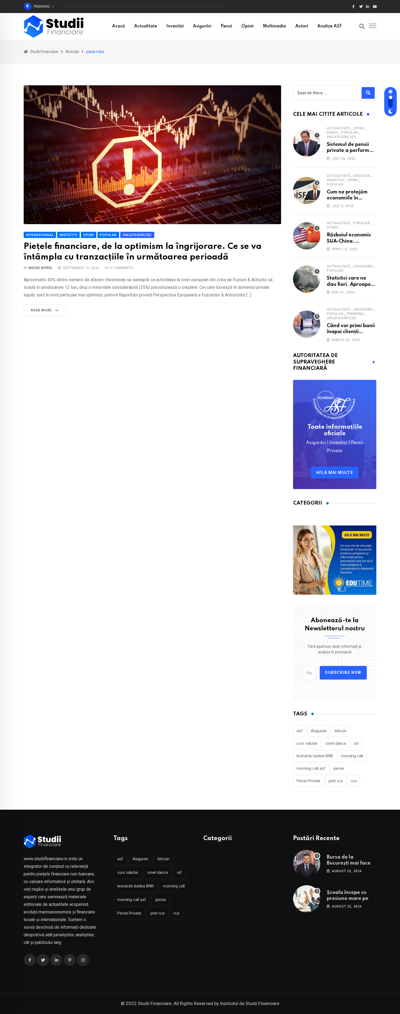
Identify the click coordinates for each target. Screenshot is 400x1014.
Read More (41, 310)
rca (353, 780)
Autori (301, 26)
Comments (121, 268)
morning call (352, 755)
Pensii (226, 26)
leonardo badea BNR (315, 755)
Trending (355, 314)
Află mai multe (334, 472)
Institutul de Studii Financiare (249, 1003)
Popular (349, 132)
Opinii (247, 26)
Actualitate (145, 26)
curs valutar (307, 743)
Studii (332, 227)
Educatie (361, 176)
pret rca (336, 780)
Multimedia (274, 26)
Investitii (335, 180)
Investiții (175, 26)
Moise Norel (41, 268)
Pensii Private (309, 780)
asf (300, 730)
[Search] (362, 26)
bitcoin (341, 730)
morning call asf (311, 768)
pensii (339, 768)
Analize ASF (329, 26)
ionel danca (336, 743)
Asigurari (363, 266)
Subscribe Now (343, 672)
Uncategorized (341, 137)
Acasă (118, 26)
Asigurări (202, 26)
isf (356, 743)
